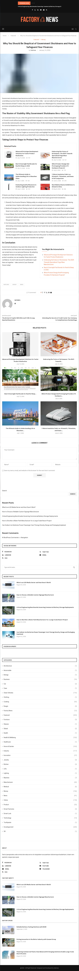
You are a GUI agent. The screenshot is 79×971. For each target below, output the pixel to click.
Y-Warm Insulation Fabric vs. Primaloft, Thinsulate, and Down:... (59, 429)
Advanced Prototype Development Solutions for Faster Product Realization (27, 153)
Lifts (40, 769)
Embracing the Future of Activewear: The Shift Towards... (58, 360)
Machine (40, 778)
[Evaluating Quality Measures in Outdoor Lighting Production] (9, 187)
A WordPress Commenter (10, 537)
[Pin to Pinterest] (48, 292)
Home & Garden (40, 746)
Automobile (40, 670)
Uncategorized (40, 827)
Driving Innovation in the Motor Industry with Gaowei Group (36, 939)
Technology (40, 818)
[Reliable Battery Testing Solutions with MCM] (8, 930)
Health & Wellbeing (40, 737)
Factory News (40, 710)
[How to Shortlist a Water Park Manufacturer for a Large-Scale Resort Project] (8, 623)
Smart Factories (40, 809)
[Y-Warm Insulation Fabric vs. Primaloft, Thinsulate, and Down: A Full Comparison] (45, 177)
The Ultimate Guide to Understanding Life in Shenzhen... (20, 429)
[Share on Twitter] (46, 292)
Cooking (40, 701)
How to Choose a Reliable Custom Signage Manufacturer (20, 511)
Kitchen (40, 764)
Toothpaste (40, 822)
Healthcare (40, 742)
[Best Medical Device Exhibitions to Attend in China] (45, 187)
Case (40, 688)
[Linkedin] (37, 10)
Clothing (40, 697)
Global (40, 728)
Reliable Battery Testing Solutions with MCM (31, 927)
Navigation (24, 537)
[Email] (43, 10)
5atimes (33, 50)
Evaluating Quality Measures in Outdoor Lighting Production (26, 186)
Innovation (40, 755)
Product (40, 804)
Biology (40, 675)
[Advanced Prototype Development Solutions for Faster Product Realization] (9, 155)
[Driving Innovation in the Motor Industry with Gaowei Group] (8, 942)
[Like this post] (42, 292)
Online (40, 800)
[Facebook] (32, 10)
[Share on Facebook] (44, 292)
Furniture (40, 719)
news (21, 284)
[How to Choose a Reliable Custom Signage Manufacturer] (8, 598)
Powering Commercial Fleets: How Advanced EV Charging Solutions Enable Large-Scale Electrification (45, 953)
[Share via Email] (51, 292)
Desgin (40, 706)
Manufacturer (40, 782)
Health (40, 733)
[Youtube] (40, 10)
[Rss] (46, 10)
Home (4, 35)
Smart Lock (40, 813)
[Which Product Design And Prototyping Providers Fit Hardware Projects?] (45, 167)
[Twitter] (35, 10)
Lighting (40, 773)
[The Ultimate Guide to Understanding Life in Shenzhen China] (9, 177)
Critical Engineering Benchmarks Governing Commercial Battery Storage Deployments (43, 3)
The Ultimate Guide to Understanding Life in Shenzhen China (26, 176)
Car (40, 684)
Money (15, 284)
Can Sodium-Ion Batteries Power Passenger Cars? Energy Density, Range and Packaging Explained (34, 525)
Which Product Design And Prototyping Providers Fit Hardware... (59, 395)
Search (4, 490)
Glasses (40, 724)
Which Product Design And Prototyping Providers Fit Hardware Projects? (60, 166)
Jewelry (40, 760)
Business (40, 679)
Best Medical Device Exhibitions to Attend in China (63, 186)
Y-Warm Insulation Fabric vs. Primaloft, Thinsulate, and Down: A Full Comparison (63, 176)
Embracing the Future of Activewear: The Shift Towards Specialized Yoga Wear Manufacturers (62, 154)
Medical (40, 786)
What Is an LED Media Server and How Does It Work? (19, 507)
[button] (32, 3)
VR (40, 831)
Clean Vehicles (40, 693)
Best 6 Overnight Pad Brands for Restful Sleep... (20, 394)
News (40, 795)
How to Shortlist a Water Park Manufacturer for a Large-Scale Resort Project (27, 521)
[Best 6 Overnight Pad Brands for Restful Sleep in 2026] (9, 166)
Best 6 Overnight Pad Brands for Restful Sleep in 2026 (26, 165)
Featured (13, 35)
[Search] (76, 29)
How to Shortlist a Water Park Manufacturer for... (32, 6)
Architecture (40, 666)
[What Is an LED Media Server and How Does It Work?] (8, 585)
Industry (40, 751)
